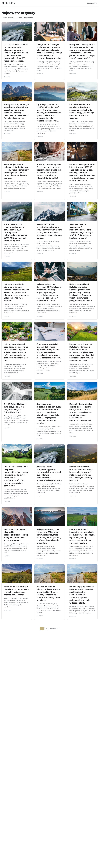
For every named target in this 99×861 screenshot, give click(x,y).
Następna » (54, 628)
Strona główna (92, 3)
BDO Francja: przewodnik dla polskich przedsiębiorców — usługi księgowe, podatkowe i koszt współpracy (16, 534)
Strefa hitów (8, 3)
